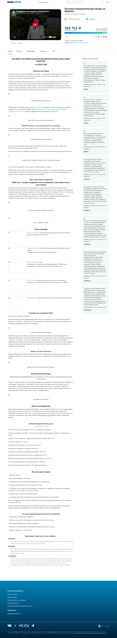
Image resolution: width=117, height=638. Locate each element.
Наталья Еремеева (33, 233)
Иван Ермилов (32, 298)
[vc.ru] (24, 626)
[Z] (15, 626)
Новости (19, 51)
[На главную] (14, 2)
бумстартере (37, 107)
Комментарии (31, 51)
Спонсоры (44, 51)
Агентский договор (13, 603)
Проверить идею (44, 2)
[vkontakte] (9, 626)
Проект (10, 51)
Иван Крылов (31, 280)
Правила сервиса (12, 597)
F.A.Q (53, 51)
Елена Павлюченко (33, 248)
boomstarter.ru (16, 631)
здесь (68, 130)
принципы (33, 377)
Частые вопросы (12, 594)
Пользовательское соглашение (16, 600)
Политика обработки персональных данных (19, 606)
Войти (107, 2)
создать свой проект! (82, 43)
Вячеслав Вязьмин (33, 262)
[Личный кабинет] (102, 2)
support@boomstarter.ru (14, 613)
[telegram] (32, 626)
